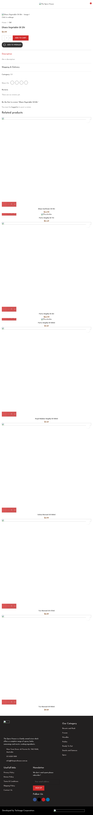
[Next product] (21, 22)
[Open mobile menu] (3, 4)
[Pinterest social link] (43, 799)
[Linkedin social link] (48, 799)
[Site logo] (46, 4)
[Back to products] (18, 22)
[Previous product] (15, 22)
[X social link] (39, 799)
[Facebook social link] (35, 799)
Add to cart (20, 38)
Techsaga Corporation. (25, 811)
